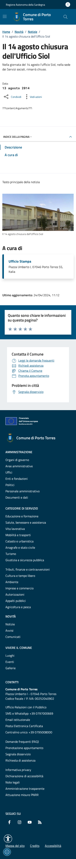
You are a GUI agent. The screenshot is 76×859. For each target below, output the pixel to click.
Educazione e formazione (21, 516)
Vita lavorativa (15, 528)
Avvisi (9, 630)
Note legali (12, 782)
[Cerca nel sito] (65, 17)
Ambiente (11, 582)
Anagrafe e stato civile (20, 547)
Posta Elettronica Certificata (24, 726)
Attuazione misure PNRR (22, 794)
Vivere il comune (18, 647)
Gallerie (10, 668)
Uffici (8, 472)
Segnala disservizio (18, 754)
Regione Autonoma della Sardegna (25, 5)
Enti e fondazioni (16, 478)
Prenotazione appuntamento (24, 748)
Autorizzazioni (14, 594)
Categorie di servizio (21, 508)
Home (6, 31)
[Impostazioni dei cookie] (7, 852)
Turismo (10, 553)
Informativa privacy (18, 769)
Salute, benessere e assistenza (25, 522)
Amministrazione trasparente (24, 788)
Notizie (32, 31)
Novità (19, 31)
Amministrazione (18, 452)
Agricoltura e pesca (18, 607)
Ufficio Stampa (20, 261)
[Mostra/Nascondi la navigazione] (4, 16)
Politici (9, 485)
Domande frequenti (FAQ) (22, 741)
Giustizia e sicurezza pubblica (24, 560)
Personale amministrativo (22, 491)
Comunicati (12, 636)
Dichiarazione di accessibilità (24, 776)
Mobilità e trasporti (18, 535)
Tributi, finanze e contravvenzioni (27, 569)
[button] (8, 839)
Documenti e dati (16, 497)
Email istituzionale (17, 719)
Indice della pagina (16, 137)
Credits (34, 845)
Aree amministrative (19, 466)
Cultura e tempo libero (20, 575)
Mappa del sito (15, 845)
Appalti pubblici (15, 600)
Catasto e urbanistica (19, 541)
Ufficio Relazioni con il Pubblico (25, 707)
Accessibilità (53, 845)
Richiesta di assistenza (20, 760)
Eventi (9, 661)
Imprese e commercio (19, 588)
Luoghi (9, 655)
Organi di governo (17, 459)
